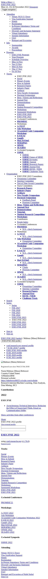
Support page (6, 444)
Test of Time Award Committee (30, 183)
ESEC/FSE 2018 (19, 327)
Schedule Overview (20, 59)
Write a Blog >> (8, 2)
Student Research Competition (30, 107)
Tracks (9, 74)
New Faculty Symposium (28, 93)
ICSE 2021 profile (14, 357)
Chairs (25, 267)
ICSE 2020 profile (14, 355)
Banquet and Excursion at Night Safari (17, 574)
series (19, 338)
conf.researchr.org (13, 441)
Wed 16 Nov (17, 67)
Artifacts (20, 90)
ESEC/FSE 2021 (24, 117)
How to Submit (23, 83)
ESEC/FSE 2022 (8, 338)
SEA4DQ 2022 (7, 532)
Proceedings (17, 50)
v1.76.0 (25, 441)
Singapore (33, 7)
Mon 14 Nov (17, 62)
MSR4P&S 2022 (8, 527)
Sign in (9, 331)
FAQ (14, 38)
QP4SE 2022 (6, 530)
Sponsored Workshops (26, 112)
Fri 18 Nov (16, 71)
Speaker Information (20, 36)
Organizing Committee (26, 179)
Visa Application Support (22, 19)
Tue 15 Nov (17, 64)
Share (3, 419)
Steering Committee (25, 181)
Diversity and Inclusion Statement (26, 31)
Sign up (9, 334)
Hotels (14, 21)
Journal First (22, 100)
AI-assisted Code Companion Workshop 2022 (20, 518)
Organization (11, 174)
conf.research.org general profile (20, 345)
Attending (10, 14)
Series (14, 305)
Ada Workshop (7, 515)
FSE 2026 (16, 310)
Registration (17, 24)
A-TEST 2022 (7, 513)
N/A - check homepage (32, 229)
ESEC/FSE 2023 (19, 317)
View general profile (8, 424)
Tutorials (20, 105)
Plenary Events (23, 81)
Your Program (18, 57)
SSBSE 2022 (6, 542)
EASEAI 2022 (7, 520)
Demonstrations (23, 102)
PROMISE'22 (7, 502)
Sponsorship (17, 45)
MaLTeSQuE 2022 (9, 525)
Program (10, 52)
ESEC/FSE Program (20, 55)
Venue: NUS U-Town (21, 16)
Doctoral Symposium (26, 95)
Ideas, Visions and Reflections (29, 97)
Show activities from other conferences (17, 415)
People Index (22, 222)
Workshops (22, 109)
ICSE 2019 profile (14, 353)
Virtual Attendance (19, 33)
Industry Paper (23, 88)
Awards (15, 47)
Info (8, 43)
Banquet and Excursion (21, 40)
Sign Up (4, 577)
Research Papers (24, 86)
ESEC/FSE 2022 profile (11, 341)
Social (19, 78)
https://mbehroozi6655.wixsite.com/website (19, 380)
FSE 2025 (16, 312)
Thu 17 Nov (17, 69)
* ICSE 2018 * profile (15, 348)
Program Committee (30, 202)
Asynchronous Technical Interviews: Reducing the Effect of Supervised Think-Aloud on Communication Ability (26, 408)
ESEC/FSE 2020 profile (16, 350)
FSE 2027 (16, 308)
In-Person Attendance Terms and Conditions (19, 562)
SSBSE (25, 155)
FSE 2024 (16, 315)
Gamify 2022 (6, 522)
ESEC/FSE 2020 (24, 114)
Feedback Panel (29, 200)
